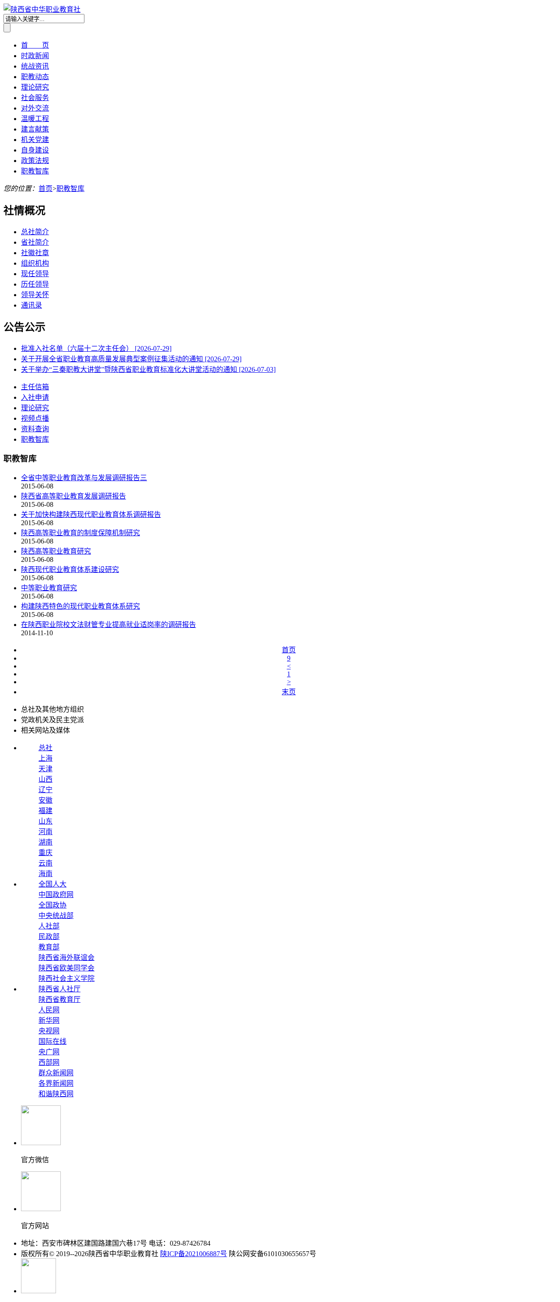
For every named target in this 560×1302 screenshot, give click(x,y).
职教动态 (35, 76)
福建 (45, 810)
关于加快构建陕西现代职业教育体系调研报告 (91, 514)
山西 (45, 779)
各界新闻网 (56, 1083)
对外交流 (35, 108)
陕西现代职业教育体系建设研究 (70, 569)
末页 (289, 692)
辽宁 (45, 789)
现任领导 (35, 273)
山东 (45, 821)
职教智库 (35, 171)
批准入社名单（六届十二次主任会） (96, 348)
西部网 (49, 1062)
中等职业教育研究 (49, 588)
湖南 (45, 842)
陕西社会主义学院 (66, 978)
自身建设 (35, 150)
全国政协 (52, 905)
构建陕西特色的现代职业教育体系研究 (80, 606)
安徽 (45, 800)
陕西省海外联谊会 (66, 957)
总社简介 (35, 231)
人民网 (49, 1010)
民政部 (49, 936)
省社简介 (35, 242)
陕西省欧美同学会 (66, 968)
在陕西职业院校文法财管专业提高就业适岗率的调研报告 (108, 624)
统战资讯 (35, 66)
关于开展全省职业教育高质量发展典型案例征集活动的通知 (131, 359)
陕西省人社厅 (59, 989)
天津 (45, 768)
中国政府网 (56, 894)
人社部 (49, 926)
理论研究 (35, 87)
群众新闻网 (56, 1073)
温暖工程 (35, 118)
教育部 (49, 947)
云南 (45, 863)
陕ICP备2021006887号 (193, 1253)
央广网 (49, 1052)
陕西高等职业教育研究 (56, 551)
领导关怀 (35, 294)
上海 (45, 758)
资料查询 (35, 429)
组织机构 (35, 263)
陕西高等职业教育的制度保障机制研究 (80, 533)
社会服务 (35, 97)
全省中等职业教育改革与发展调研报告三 (84, 477)
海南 (45, 873)
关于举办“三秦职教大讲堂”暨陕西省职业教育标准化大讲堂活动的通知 (148, 369)
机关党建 (35, 139)
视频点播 (35, 418)
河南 (45, 831)
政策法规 (35, 160)
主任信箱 (35, 387)
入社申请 (35, 397)
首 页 (35, 45)
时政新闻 (35, 55)
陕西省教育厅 (59, 999)
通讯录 (31, 305)
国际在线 (52, 1041)
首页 (45, 188)
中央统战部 (56, 915)
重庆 (45, 852)
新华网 (49, 1020)
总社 (45, 747)
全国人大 (52, 884)
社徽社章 (35, 252)
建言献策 (35, 129)
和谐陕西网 (56, 1094)
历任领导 (35, 284)
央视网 (49, 1031)
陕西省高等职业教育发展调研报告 (73, 496)
